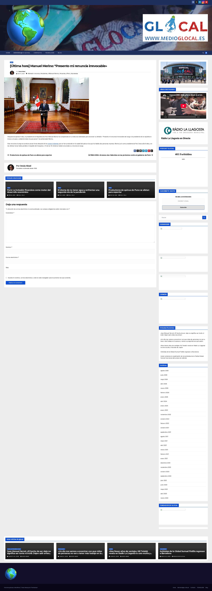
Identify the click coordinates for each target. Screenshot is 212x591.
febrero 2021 (165, 454)
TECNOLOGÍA (49, 53)
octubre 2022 (165, 419)
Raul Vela (21, 195)
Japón (110, 549)
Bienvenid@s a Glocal (22, 53)
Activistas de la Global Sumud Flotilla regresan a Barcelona (180, 352)
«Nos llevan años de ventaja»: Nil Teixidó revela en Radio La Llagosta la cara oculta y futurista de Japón (129, 553)
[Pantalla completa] (204, 117)
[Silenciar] (201, 117)
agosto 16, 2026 (14, 556)
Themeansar (34, 587)
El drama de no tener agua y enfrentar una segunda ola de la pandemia (78, 191)
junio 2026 (164, 375)
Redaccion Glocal (179, 556)
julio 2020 (164, 480)
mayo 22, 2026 (166, 556)
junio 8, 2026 (114, 556)
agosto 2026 (165, 370)
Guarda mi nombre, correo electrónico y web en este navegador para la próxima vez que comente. (39, 278)
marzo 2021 (164, 450)
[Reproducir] (163, 117)
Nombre (9, 247)
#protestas (74, 73)
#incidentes (44, 73)
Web (7, 267)
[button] (203, 53)
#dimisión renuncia (34, 73)
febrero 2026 (165, 392)
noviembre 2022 (166, 414)
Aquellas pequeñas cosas (14, 549)
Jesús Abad (22, 71)
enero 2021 (164, 458)
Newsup (27, 587)
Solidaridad (163, 549)
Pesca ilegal (61, 549)
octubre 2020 (165, 471)
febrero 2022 (165, 423)
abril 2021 (164, 445)
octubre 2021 (165, 428)
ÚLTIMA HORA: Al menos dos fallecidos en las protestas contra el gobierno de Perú (119, 155)
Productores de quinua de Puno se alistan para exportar (31, 155)
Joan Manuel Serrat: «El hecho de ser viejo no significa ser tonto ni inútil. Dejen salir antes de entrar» (29, 553)
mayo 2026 (164, 379)
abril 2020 (164, 493)
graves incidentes (53, 143)
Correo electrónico (12, 257)
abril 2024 (164, 401)
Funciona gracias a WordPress (12, 587)
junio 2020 (164, 485)
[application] (183, 106)
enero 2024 (164, 406)
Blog (60, 53)
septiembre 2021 (166, 432)
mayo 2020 (164, 489)
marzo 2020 (164, 498)
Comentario (10, 213)
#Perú (68, 73)
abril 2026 (164, 384)
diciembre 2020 (165, 463)
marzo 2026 (164, 388)
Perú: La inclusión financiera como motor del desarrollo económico (29, 191)
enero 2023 (164, 410)
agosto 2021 (164, 436)
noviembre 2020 (166, 467)
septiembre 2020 (166, 476)
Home (8, 53)
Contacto (38, 53)
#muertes (63, 73)
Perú (11, 62)
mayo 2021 (164, 441)
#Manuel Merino (53, 73)
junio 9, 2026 (64, 556)
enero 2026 (164, 397)
